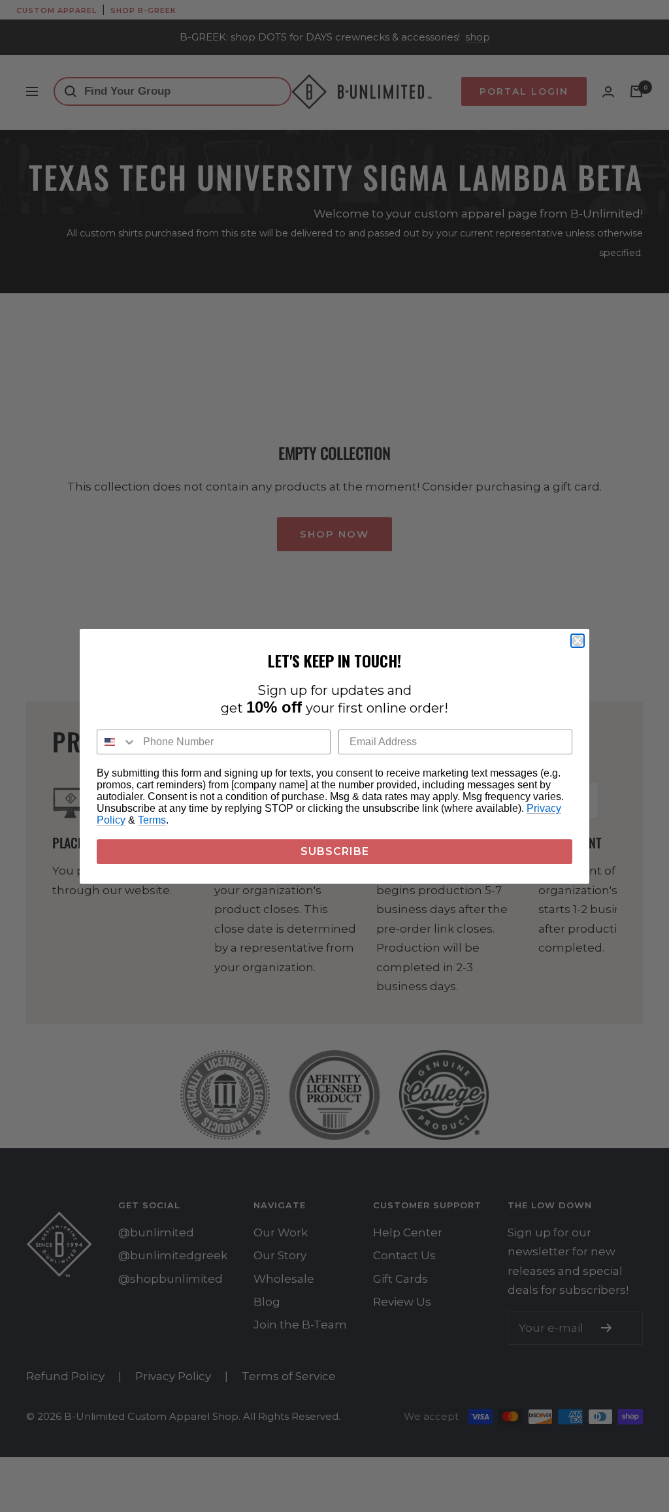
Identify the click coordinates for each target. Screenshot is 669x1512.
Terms (152, 820)
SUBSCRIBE (335, 851)
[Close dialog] (577, 640)
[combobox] (117, 742)
